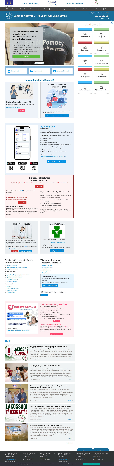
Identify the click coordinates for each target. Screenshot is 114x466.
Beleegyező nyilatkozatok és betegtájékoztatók (18, 274)
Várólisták (9, 286)
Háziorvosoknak (79, 9)
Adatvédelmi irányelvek (95, 463)
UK (107, 15)
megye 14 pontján (11, 248)
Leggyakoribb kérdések (12, 269)
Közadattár (99, 9)
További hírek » (70, 443)
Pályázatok (15, 9)
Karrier (71, 9)
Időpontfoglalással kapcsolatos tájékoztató (17, 267)
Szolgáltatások (45, 273)
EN (96, 15)
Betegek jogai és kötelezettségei (14, 277)
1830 (21, 191)
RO (103, 15)
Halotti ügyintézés (46, 271)
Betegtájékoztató (85, 450)
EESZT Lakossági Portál (13, 288)
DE (100, 15)
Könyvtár (38, 9)
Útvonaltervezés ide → (10, 459)
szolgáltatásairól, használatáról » (18, 330)
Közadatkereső (90, 9)
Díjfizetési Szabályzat (12, 281)
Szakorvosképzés (62, 9)
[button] (111, 22)
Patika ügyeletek (11, 292)
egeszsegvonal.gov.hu (53, 326)
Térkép (32, 9)
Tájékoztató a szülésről (12, 279)
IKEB (105, 9)
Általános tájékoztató (12, 265)
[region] (39, 44)
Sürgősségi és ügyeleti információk (99, 13)
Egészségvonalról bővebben (13, 107)
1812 (12, 106)
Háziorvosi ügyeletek (12, 290)
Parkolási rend (45, 269)
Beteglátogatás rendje (47, 267)
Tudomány (46, 9)
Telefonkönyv (24, 9)
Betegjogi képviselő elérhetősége (15, 276)
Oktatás (52, 9)
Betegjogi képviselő (101, 450)
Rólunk (8, 9)
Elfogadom (85, 463)
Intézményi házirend (47, 265)
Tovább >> (70, 359)
